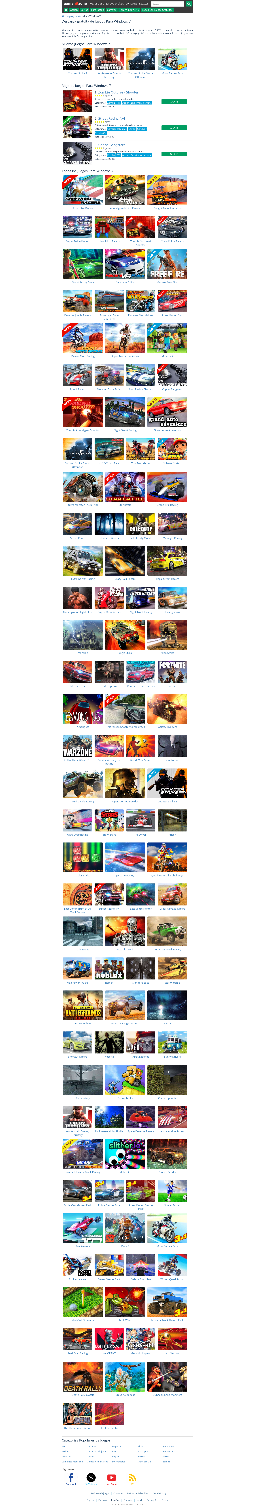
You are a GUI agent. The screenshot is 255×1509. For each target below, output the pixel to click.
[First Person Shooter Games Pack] (125, 709)
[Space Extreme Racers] (140, 1117)
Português (152, 1500)
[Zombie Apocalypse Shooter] (83, 412)
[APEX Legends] (140, 1042)
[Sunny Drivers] (172, 1042)
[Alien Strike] (167, 635)
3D (63, 1446)
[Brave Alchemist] (125, 1377)
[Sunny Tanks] (125, 1080)
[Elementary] (83, 1080)
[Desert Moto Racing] (83, 338)
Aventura (66, 1456)
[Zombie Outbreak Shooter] (140, 227)
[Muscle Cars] (77, 672)
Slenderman (169, 1451)
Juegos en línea (115, 3)
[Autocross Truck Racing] (167, 931)
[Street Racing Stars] (83, 264)
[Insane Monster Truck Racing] (83, 1154)
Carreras (111, 9)
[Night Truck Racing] (140, 598)
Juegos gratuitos (74, 16)
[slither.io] (125, 1154)
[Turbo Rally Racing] (83, 783)
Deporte (116, 1446)
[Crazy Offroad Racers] (172, 894)
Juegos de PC (97, 3)
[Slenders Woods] (109, 524)
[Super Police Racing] (77, 227)
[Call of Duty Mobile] (140, 524)
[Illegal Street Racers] (167, 561)
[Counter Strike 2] (77, 59)
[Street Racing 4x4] (109, 894)
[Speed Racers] (77, 375)
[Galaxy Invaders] (167, 709)
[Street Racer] (77, 524)
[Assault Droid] (125, 931)
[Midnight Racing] (172, 524)
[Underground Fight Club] (77, 598)
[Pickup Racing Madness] (125, 1005)
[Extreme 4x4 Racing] (83, 561)
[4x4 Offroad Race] (109, 449)
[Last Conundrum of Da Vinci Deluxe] (77, 894)
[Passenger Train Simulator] (109, 301)
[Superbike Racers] (83, 190)
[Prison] (172, 820)
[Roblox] (109, 968)
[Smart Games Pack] (109, 1265)
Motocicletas (118, 1461)
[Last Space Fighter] (140, 894)
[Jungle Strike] (125, 635)
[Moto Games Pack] (172, 59)
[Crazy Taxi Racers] (125, 561)
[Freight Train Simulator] (167, 190)
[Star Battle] (125, 487)
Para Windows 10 (129, 9)
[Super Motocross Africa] (125, 338)
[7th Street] (83, 931)
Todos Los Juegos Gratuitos (157, 9)
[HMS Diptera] (109, 672)
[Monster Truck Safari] (109, 375)
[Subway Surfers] (172, 449)
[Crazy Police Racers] (172, 227)
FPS (114, 1451)
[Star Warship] (172, 968)
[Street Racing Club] (172, 301)
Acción (74, 9)
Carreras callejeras (96, 1451)
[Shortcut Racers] (77, 1042)
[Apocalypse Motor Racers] (125, 190)
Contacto (118, 1493)
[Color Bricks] (83, 857)
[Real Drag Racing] (77, 1339)
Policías (141, 1456)
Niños (140, 1446)
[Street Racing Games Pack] (140, 1191)
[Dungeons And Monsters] (167, 1377)
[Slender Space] (140, 968)
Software (131, 3)
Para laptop (97, 9)
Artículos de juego (100, 1493)
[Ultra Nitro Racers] (109, 227)
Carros (84, 9)
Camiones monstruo (72, 1461)
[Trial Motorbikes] (140, 449)
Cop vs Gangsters (111, 145)
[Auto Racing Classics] (140, 375)
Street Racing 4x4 (111, 118)
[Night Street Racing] (125, 412)
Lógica (115, 1456)
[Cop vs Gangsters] (172, 375)
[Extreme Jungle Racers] (77, 301)
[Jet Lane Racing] (125, 857)
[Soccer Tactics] (172, 1191)
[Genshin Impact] (140, 1339)
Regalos (143, 3)
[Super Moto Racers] (109, 598)
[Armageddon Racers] (172, 1117)
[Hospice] (109, 1042)
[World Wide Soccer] (140, 746)
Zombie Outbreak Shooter (118, 92)
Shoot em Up (144, 1461)
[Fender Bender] (167, 1154)
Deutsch (166, 1500)
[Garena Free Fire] (167, 264)
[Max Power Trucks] (77, 968)
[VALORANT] (109, 1339)
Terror (166, 1456)
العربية (140, 1500)
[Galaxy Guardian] (140, 1265)
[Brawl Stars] (109, 820)
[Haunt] (167, 1005)
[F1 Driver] (140, 820)
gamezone (75, 3)
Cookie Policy (159, 1493)
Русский (102, 1500)
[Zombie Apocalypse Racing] (109, 746)
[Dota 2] (125, 1228)
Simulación (168, 1446)
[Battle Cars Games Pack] (77, 1191)
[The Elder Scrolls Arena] (77, 1414)
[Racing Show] (172, 598)
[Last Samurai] (172, 1339)
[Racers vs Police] (125, 264)
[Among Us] (83, 709)
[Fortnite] (172, 672)
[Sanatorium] (172, 746)
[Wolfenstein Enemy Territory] (109, 59)
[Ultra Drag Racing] (77, 820)
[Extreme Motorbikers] (140, 301)
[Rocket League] (77, 1265)
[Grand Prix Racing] (167, 487)
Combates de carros (97, 1461)
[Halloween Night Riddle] (109, 1117)
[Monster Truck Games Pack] (167, 1302)
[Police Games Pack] (109, 1191)
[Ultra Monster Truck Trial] (83, 487)
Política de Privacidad (137, 1493)
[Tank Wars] (125, 1302)
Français (128, 1500)
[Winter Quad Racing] (172, 1265)
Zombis (166, 1461)
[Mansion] (83, 635)
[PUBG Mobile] (83, 1005)
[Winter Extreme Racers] (140, 672)
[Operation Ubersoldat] (125, 783)
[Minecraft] (167, 338)
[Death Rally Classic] (83, 1377)
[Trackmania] (83, 1228)
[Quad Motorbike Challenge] (167, 857)
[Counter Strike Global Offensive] (140, 59)
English (90, 1500)
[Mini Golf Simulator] (83, 1302)
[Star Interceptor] (109, 1414)
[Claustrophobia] (167, 1080)
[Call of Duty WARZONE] (77, 746)
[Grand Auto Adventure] (167, 412)
